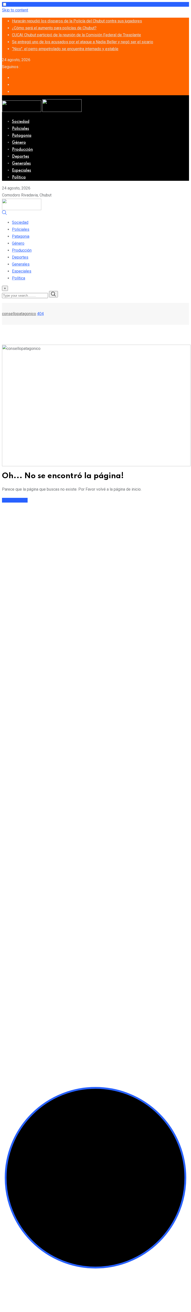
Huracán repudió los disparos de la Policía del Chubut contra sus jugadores (77, 21)
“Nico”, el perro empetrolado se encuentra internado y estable (65, 49)
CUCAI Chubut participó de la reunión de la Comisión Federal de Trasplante (76, 35)
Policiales (20, 129)
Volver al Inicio (15, 500)
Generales (21, 164)
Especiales (21, 171)
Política (19, 178)
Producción (22, 150)
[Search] (4, 213)
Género (19, 143)
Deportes (20, 157)
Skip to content (15, 10)
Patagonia (21, 136)
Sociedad (20, 122)
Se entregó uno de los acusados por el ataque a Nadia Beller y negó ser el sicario (82, 42)
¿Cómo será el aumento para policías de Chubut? (54, 28)
